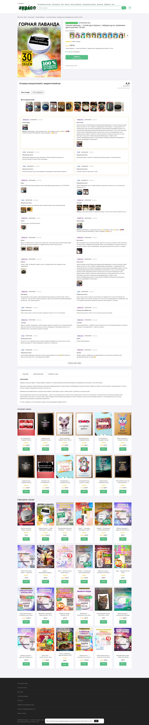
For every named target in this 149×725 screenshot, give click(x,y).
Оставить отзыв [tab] (53, 374)
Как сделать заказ (22, 683)
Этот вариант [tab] (38, 92)
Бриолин (67, 4)
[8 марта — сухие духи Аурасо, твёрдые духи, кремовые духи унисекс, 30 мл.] (88, 35)
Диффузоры (107, 4)
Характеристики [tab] (38, 374)
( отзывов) (76, 41)
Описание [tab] (25, 374)
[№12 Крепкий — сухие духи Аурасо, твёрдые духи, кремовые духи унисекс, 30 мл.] (93, 35)
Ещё (113, 4)
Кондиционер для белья (89, 4)
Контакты (20, 700)
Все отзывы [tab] (25, 92)
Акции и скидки (21, 713)
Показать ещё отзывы (74, 363)
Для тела (20, 17)
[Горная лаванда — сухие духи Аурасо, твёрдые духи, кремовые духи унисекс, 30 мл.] (72, 35)
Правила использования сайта (25, 704)
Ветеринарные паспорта (44, 4)
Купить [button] (26, 449)
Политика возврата (22, 696)
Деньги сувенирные (76, 4)
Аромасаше (100, 4)
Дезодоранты (56, 4)
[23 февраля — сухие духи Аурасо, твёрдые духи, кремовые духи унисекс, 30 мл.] (83, 35)
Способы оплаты (22, 687)
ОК (96, 721)
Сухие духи (31, 17)
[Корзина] (130, 8)
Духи (62, 4)
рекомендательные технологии (67, 721)
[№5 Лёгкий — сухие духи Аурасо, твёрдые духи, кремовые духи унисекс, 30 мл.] (99, 35)
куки (56, 721)
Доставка (20, 692)
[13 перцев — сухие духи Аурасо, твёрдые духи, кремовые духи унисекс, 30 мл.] (77, 35)
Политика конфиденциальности (26, 709)
